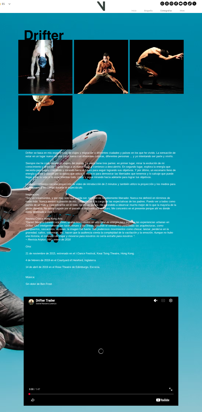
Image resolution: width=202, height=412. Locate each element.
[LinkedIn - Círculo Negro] (185, 4)
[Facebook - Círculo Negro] (176, 4)
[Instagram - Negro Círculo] (171, 4)
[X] (194, 4)
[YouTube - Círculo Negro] (181, 4)
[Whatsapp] (162, 4)
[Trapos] (167, 4)
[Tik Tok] (190, 4)
